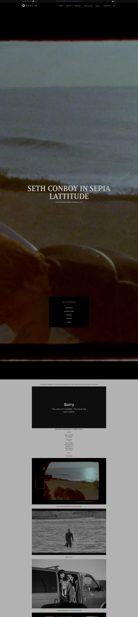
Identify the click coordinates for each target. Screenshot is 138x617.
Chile (69, 322)
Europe (68, 318)
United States (69, 311)
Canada (69, 315)
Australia (69, 307)
